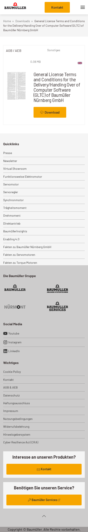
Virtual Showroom (15, 168)
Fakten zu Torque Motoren (20, 262)
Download (52, 112)
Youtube (13, 333)
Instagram (15, 342)
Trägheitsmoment (14, 208)
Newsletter (10, 161)
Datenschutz (11, 395)
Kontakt (57, 7)
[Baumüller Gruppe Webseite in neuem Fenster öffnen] (15, 289)
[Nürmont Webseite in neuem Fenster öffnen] (15, 306)
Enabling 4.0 (11, 239)
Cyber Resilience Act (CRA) (20, 442)
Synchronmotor (13, 200)
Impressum (10, 411)
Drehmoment (12, 215)
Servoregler (10, 192)
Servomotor (11, 184)
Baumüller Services (44, 500)
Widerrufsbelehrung (16, 426)
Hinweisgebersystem (16, 434)
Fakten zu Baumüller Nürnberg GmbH (27, 247)
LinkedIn (14, 351)
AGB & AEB (10, 387)
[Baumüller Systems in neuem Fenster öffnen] (57, 289)
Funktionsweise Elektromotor (22, 176)
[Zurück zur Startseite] (15, 7)
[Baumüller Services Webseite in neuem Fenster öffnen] (57, 306)
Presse (7, 153)
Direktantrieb (12, 223)
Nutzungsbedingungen (18, 419)
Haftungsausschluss (16, 403)
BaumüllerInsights (15, 231)
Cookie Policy (12, 371)
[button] (83, 7)
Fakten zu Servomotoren (19, 254)
